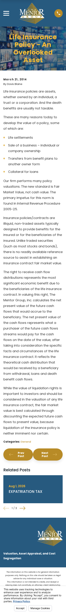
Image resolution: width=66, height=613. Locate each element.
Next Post (45, 454)
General (26, 441)
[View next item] (22, 508)
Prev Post (21, 454)
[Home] (31, 13)
